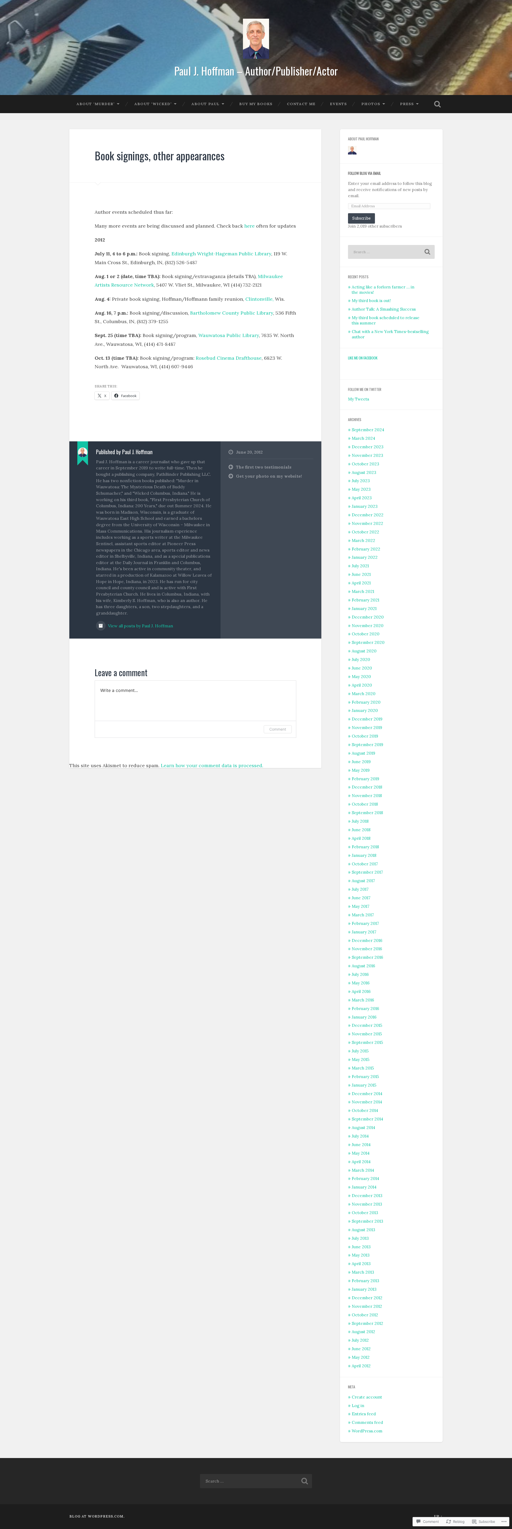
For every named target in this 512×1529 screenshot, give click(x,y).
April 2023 (362, 497)
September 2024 (368, 429)
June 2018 (361, 829)
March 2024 (363, 438)
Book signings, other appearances (160, 156)
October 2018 (365, 804)
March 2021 (363, 591)
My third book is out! (371, 300)
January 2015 (364, 1085)
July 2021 (360, 565)
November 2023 (367, 455)
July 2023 (361, 480)
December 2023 (367, 446)
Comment (277, 729)
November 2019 (367, 727)
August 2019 (363, 753)
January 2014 (364, 1187)
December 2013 (367, 1195)
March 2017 (363, 914)
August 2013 (363, 1229)
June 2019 (361, 761)
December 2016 (367, 940)
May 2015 (360, 1059)
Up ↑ (438, 1516)
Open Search (437, 104)
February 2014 (365, 1178)
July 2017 (360, 889)
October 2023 (365, 463)
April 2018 (361, 838)
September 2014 (367, 1119)
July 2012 (360, 1340)
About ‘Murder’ (96, 103)
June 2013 (361, 1246)
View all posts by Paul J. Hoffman (140, 625)
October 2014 (365, 1110)
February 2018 (365, 846)
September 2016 (367, 957)
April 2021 (361, 582)
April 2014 (361, 1161)
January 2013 (364, 1289)
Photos (370, 103)
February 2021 (365, 600)
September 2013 (367, 1221)
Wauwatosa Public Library (228, 335)
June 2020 (362, 668)
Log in (358, 1405)
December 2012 (367, 1297)
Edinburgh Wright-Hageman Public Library (221, 254)
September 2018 (367, 812)
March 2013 (363, 1272)
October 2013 (365, 1212)
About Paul (205, 103)
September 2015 (367, 1042)
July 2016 (360, 974)
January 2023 (365, 506)
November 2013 (367, 1204)
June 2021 (361, 574)
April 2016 (361, 991)
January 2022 (365, 557)
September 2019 (367, 744)
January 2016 (364, 1017)
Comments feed (367, 1422)
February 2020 (366, 702)
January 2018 (364, 855)
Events (338, 103)
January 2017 (364, 931)
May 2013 (361, 1255)
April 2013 (361, 1263)
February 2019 (365, 778)
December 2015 (367, 1025)
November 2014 (367, 1101)
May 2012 (361, 1357)
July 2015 (360, 1050)
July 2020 (361, 659)
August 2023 (364, 472)
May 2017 (360, 906)
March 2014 (363, 1170)
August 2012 (363, 1331)
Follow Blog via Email (364, 173)
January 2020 (365, 710)
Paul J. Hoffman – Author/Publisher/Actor (256, 71)
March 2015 (363, 1068)
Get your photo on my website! (269, 476)
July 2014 (360, 1136)
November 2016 (367, 948)
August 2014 (363, 1127)
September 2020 (368, 642)
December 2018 (367, 787)
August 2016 (363, 965)
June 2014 (361, 1144)
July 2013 (360, 1238)
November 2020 (367, 625)
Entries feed (364, 1413)
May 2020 (361, 676)
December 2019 (367, 719)
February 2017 (365, 923)
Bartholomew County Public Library (231, 313)
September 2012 (367, 1323)
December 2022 (367, 514)
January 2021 (364, 608)
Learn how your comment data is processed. (212, 765)
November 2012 (367, 1306)
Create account (367, 1397)
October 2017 (365, 863)
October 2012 (365, 1314)
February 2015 (365, 1076)
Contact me (301, 103)
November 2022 (367, 523)
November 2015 (367, 1033)
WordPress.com (367, 1430)
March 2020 (363, 693)
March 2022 (363, 540)
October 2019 (365, 736)
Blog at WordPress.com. (97, 1516)
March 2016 (363, 1000)
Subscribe (361, 218)
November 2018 (367, 795)
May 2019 (361, 770)
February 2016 (365, 1008)
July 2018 (360, 821)
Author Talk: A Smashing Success (384, 309)
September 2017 (367, 872)
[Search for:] (391, 252)
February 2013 (365, 1280)
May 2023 (361, 489)
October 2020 (365, 633)
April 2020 (362, 685)
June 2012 (361, 1348)
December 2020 (368, 617)
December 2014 (367, 1093)
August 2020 (364, 650)
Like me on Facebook (363, 358)
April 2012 (361, 1365)
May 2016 (361, 982)
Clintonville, (259, 299)
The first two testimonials (263, 467)
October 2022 (365, 531)
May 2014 (361, 1153)
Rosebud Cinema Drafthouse (229, 358)
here (250, 226)
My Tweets (358, 399)
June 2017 (361, 897)
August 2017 (363, 880)
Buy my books (256, 103)
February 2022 (366, 549)
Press (407, 103)
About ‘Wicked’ (153, 103)
